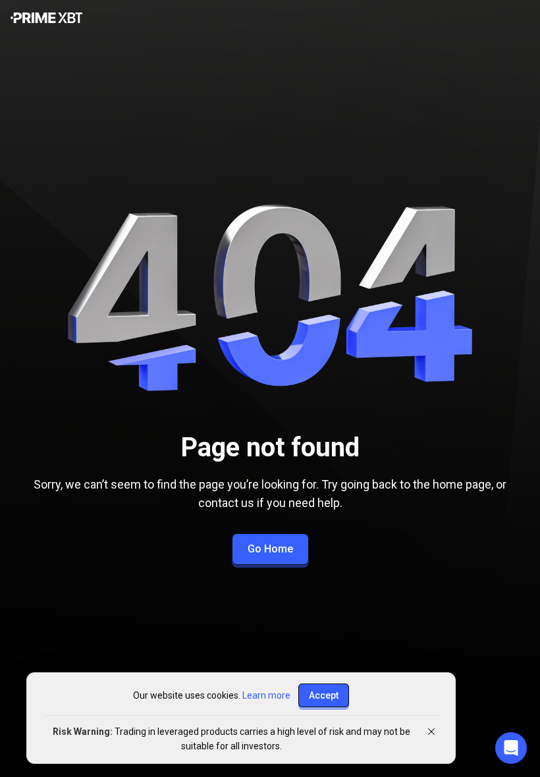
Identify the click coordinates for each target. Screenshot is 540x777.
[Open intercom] (511, 748)
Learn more (266, 695)
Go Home (270, 549)
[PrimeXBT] (46, 19)
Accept (323, 695)
